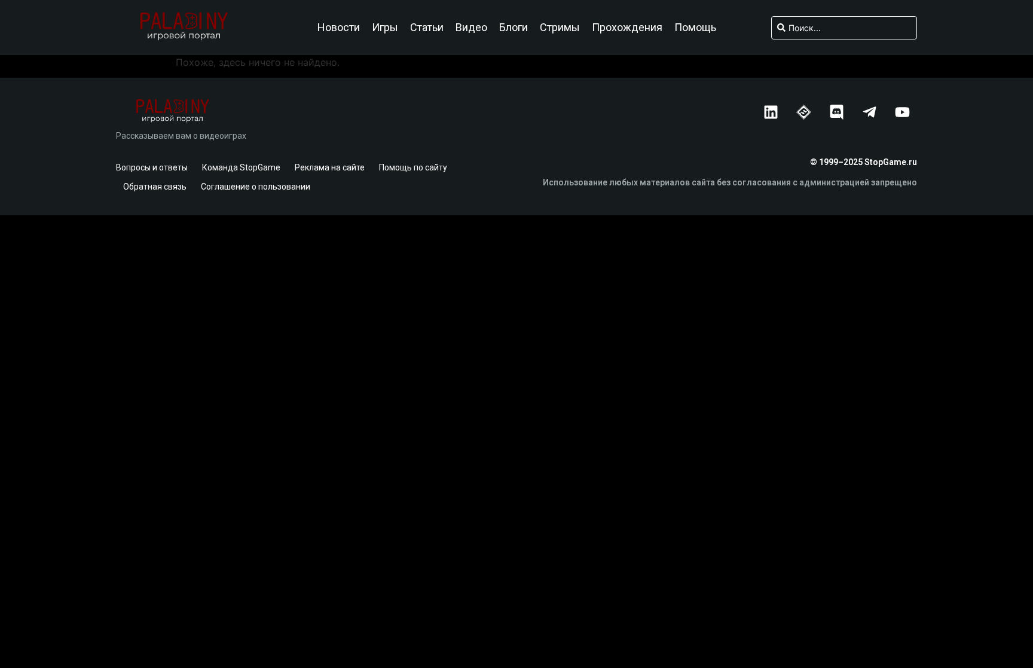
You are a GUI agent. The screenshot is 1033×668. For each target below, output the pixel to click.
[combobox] (844, 27)
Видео (471, 27)
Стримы (560, 27)
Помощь (695, 27)
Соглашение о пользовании (255, 186)
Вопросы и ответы (152, 167)
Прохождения (627, 27)
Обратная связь (155, 186)
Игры (385, 27)
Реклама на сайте (330, 167)
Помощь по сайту (413, 167)
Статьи (427, 27)
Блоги (513, 27)
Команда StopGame (241, 167)
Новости (338, 27)
